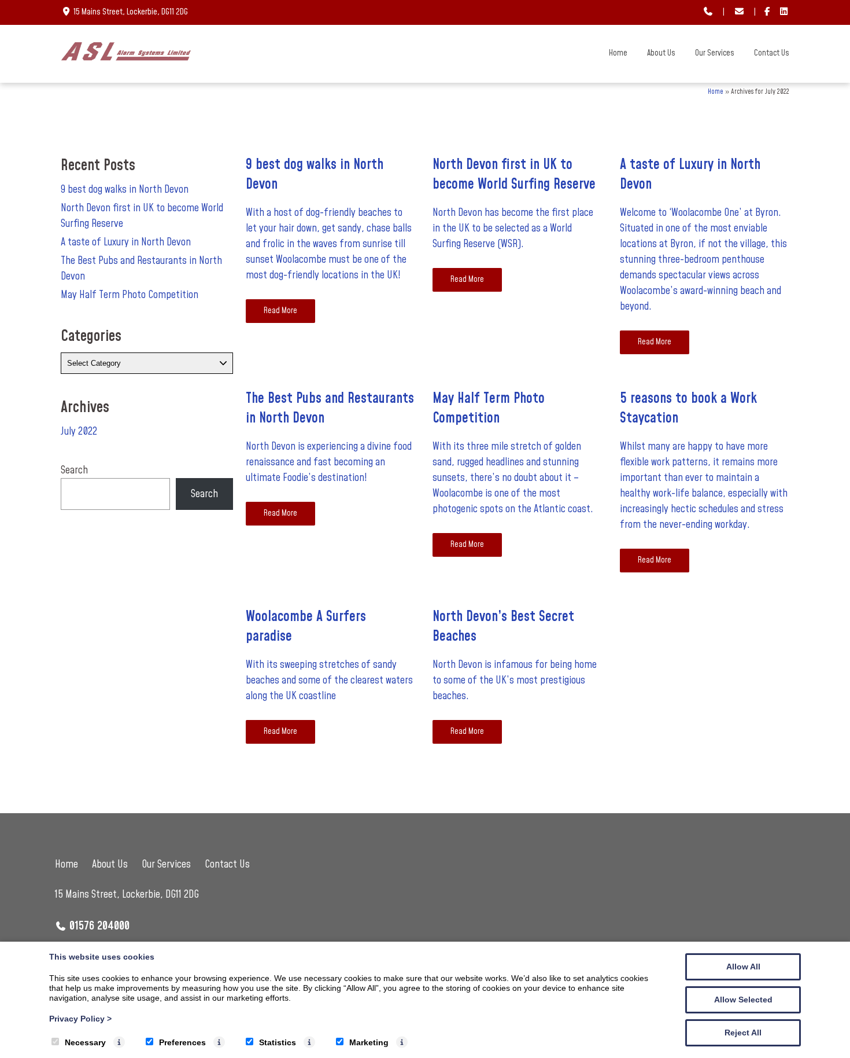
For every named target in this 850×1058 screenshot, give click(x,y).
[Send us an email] (739, 12)
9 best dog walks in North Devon (125, 189)
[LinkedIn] (783, 12)
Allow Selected (743, 999)
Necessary (85, 1042)
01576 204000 (99, 926)
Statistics (277, 1042)
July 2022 (79, 431)
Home (618, 53)
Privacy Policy (80, 1018)
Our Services (714, 53)
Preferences (182, 1042)
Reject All (743, 1032)
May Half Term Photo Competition (129, 295)
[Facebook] (767, 12)
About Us (661, 53)
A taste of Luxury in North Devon (126, 242)
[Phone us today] (708, 12)
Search (74, 470)
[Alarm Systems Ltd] (126, 57)
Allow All (743, 966)
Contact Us (771, 53)
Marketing (369, 1042)
